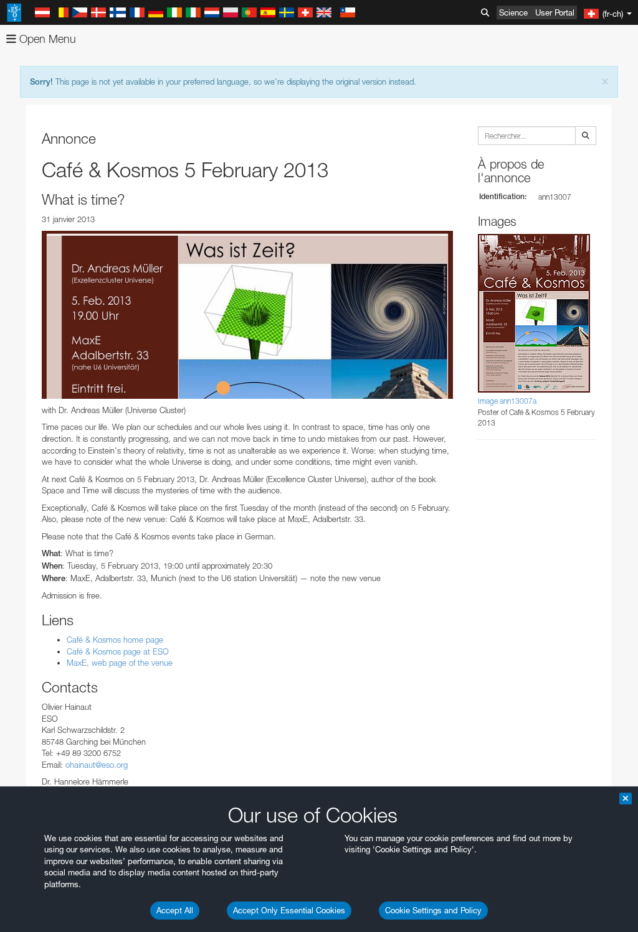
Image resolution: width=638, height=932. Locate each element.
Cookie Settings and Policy (433, 910)
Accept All (174, 910)
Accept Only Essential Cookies (289, 910)
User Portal (554, 12)
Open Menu (46, 38)
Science (513, 12)
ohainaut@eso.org (96, 765)
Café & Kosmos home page (115, 640)
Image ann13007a (507, 401)
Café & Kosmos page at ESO (118, 651)
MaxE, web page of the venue (121, 663)
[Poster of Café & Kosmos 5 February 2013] (247, 315)
